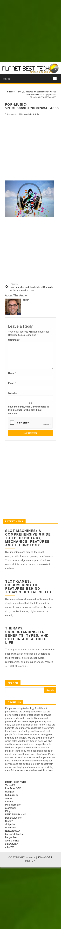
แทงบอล (9, 801)
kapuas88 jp (11, 794)
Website (12, 393)
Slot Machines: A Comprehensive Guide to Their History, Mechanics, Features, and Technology (28, 537)
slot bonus (10, 827)
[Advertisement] (30, 30)
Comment (14, 339)
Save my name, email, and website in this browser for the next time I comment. (28, 410)
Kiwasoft (45, 857)
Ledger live (11, 837)
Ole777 (9, 821)
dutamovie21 (12, 843)
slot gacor (10, 791)
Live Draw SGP (13, 788)
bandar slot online (14, 834)
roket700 (9, 847)
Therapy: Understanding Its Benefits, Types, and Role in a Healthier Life (27, 635)
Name (12, 373)
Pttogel (8, 811)
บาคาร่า (9, 798)
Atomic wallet (12, 840)
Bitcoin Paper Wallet (15, 781)
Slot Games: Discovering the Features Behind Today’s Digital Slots (28, 586)
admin (29, 114)
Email (12, 383)
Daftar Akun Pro (13, 817)
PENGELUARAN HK (15, 814)
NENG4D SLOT (13, 830)
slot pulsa (10, 824)
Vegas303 (10, 785)
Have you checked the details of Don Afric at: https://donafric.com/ (31, 287)
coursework (11, 807)
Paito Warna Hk (13, 804)
